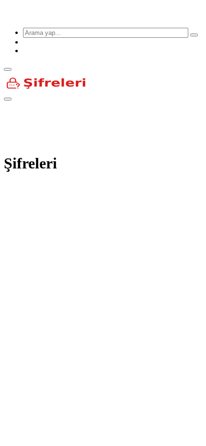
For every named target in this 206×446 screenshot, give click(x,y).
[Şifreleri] (91, 15)
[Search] (194, 34)
